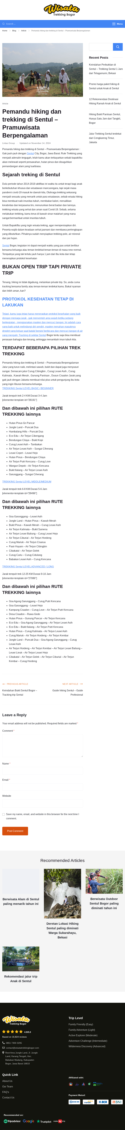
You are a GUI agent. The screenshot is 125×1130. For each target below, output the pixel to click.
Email (6, 780)
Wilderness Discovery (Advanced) (87, 1046)
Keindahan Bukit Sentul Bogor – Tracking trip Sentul (19, 692)
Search (118, 47)
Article (5, 103)
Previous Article (17, 684)
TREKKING (9, 388)
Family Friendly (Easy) (81, 1024)
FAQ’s (5, 1092)
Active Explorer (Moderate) (83, 1035)
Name (6, 763)
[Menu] (113, 24)
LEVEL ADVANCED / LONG (38, 566)
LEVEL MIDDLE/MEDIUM (37, 481)
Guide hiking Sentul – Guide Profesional (67, 692)
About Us (7, 1081)
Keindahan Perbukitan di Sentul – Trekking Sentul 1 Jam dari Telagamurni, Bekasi (106, 69)
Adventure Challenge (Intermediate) (88, 1041)
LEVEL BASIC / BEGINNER (38, 388)
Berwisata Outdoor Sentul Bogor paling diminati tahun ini (104, 903)
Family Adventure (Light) (82, 1030)
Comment (8, 731)
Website (6, 796)
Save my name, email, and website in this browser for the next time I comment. (42, 816)
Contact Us (8, 1097)
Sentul (30, 153)
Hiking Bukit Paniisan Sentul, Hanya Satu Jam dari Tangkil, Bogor (105, 118)
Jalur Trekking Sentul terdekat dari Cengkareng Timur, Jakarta (105, 138)
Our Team (7, 1086)
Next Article (70, 684)
